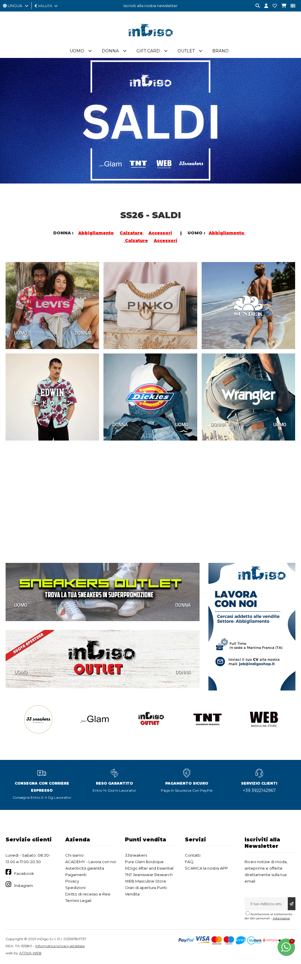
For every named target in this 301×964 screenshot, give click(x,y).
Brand (220, 51)
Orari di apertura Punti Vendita (146, 890)
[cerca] (255, 6)
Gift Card (148, 51)
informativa (281, 918)
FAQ (189, 861)
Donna (110, 51)
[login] (264, 6)
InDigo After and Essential (149, 868)
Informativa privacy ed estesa (60, 946)
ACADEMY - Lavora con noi (90, 861)
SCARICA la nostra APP (206, 868)
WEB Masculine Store (145, 881)
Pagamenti (75, 874)
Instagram (23, 885)
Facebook (24, 873)
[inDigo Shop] (150, 41)
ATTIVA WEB (30, 953)
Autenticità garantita (84, 868)
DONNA (82, 332)
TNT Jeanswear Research (149, 874)
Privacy (72, 881)
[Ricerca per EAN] (290, 6)
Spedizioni (75, 887)
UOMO (20, 332)
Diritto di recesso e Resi (87, 894)
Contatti (192, 855)
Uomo (77, 51)
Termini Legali (78, 900)
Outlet (186, 51)
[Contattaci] (272, 6)
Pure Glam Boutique (144, 861)
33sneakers (136, 855)
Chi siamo (74, 855)
